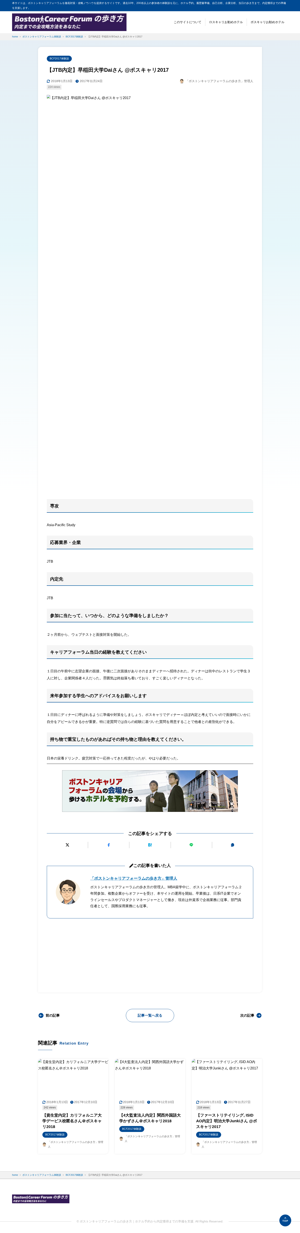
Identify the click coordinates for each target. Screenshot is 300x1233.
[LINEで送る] (191, 845)
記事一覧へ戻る (150, 1015)
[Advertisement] (150, 461)
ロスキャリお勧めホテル (226, 22)
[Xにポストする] (67, 845)
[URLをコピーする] (232, 845)
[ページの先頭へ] (285, 1220)
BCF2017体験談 (59, 58)
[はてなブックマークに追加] (149, 845)
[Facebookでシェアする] (108, 845)
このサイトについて (187, 22)
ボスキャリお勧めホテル (267, 22)
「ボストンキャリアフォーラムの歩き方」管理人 (133, 878)
